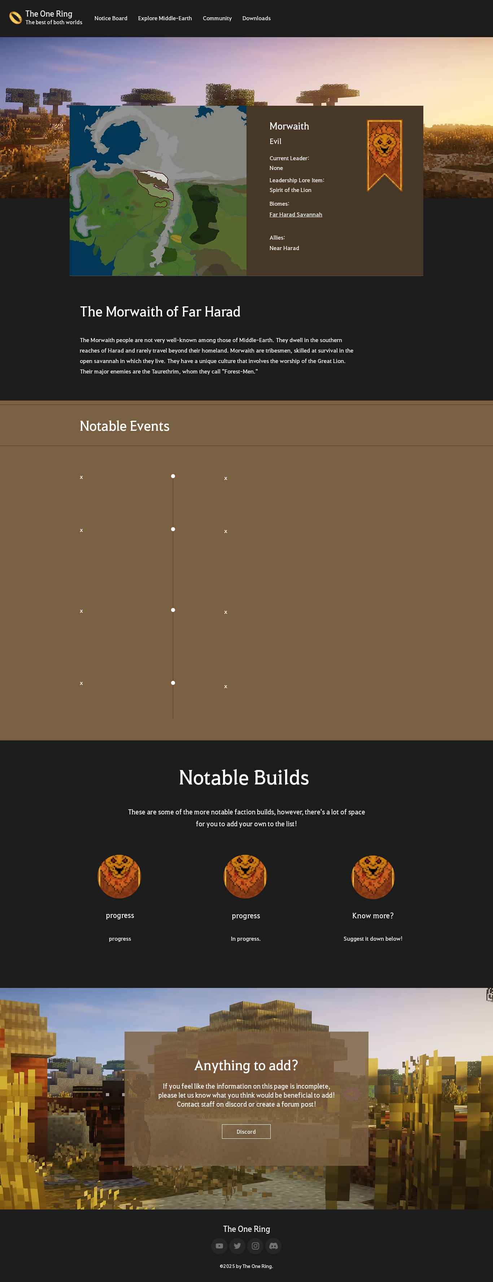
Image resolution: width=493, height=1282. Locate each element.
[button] (111, 20)
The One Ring (246, 1228)
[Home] (219, 1246)
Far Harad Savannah (296, 214)
